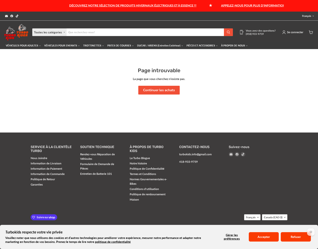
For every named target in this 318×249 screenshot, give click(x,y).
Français (306, 16)
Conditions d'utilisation (144, 189)
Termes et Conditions (143, 174)
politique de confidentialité (113, 242)
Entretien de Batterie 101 (96, 173)
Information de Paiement (46, 168)
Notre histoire (138, 163)
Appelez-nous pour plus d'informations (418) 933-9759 (260, 5)
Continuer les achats (159, 90)
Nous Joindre (39, 158)
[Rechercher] (228, 32)
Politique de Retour (43, 179)
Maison (134, 199)
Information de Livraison (46, 163)
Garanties (37, 184)
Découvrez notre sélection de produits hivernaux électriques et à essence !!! (128, 5)
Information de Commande (48, 174)
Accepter (264, 237)
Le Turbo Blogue (140, 158)
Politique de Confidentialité (147, 168)
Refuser (296, 237)
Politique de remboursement (147, 194)
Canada (273, 217)
